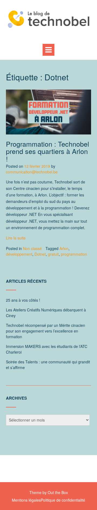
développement (19, 254)
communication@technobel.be (32, 172)
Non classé (32, 248)
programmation (74, 254)
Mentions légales (26, 500)
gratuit (53, 254)
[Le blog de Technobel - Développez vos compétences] (48, 19)
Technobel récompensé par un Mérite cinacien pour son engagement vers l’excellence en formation (45, 331)
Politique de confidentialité (63, 500)
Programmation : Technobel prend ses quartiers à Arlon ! (47, 151)
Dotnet (40, 254)
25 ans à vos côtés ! (23, 300)
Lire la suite (16, 238)
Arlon (64, 248)
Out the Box (58, 492)
